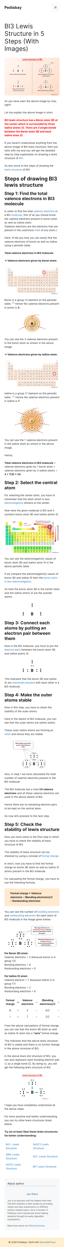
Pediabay (13, 7)
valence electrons (44, 211)
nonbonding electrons (23, 915)
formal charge (50, 856)
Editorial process (37, 1225)
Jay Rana (32, 1194)
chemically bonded (23, 682)
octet (7, 734)
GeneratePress (48, 1242)
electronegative (13, 502)
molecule (16, 214)
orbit (37, 230)
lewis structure (13, 169)
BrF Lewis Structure (44, 1166)
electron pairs (12, 649)
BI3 (21, 158)
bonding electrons (48, 911)
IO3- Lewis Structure (45, 1156)
